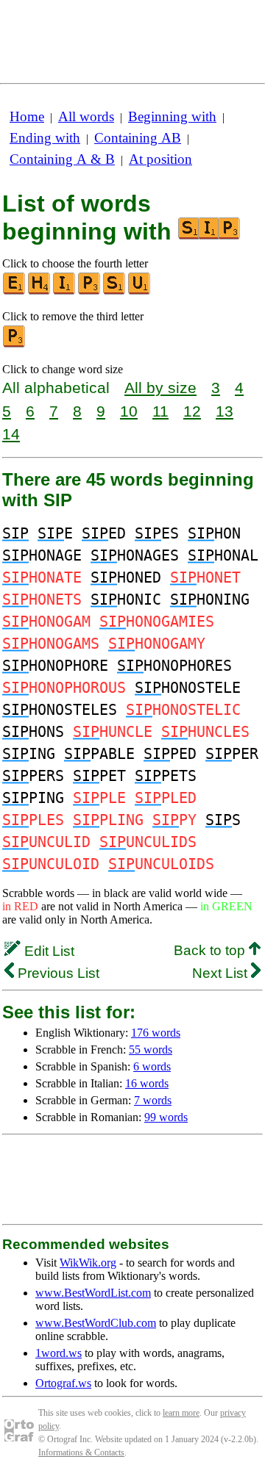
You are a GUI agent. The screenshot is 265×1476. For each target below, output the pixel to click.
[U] (139, 291)
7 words (153, 1100)
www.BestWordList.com (93, 1292)
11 (160, 411)
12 (192, 411)
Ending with (45, 137)
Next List (221, 973)
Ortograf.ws (63, 1383)
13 (224, 411)
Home (27, 116)
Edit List (47, 951)
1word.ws (58, 1353)
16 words (147, 1083)
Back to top (211, 950)
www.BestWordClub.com (95, 1323)
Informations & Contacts (81, 1452)
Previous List (56, 973)
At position (160, 159)
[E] (14, 291)
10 (129, 411)
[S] (114, 291)
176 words (155, 1032)
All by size (160, 387)
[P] (89, 291)
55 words (150, 1049)
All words (86, 116)
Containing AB (137, 137)
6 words (152, 1066)
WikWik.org (88, 1262)
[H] (39, 291)
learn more (181, 1413)
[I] (64, 291)
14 (11, 433)
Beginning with (172, 116)
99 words (166, 1117)
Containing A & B (62, 159)
